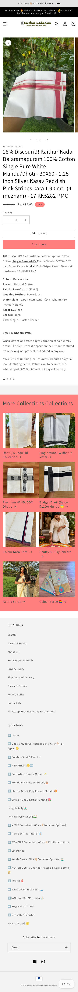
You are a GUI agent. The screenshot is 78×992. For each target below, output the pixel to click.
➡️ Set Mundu (16, 850)
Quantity (7, 212)
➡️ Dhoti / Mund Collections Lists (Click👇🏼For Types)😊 (36, 746)
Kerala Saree (12, 602)
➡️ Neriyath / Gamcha (21, 915)
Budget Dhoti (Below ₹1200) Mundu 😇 (54, 504)
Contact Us (14, 703)
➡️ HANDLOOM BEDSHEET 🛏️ (25, 889)
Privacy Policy (16, 669)
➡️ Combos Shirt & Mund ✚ (24, 757)
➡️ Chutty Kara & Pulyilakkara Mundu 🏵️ (33, 791)
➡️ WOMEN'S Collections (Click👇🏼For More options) (39, 842)
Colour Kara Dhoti (15, 552)
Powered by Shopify (49, 985)
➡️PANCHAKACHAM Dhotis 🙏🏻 (26, 898)
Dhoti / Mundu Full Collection (16, 455)
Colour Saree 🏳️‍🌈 (50, 602)
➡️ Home (13, 735)
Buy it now (39, 244)
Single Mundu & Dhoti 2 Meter (55, 455)
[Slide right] (47, 139)
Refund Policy (16, 694)
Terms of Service (17, 643)
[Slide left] (31, 139)
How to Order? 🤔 (18, 923)
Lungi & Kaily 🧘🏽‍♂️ (17, 808)
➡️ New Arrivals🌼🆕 (21, 765)
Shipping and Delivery (21, 677)
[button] (5, 24)
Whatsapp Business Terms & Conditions (32, 711)
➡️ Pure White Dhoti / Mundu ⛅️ (28, 774)
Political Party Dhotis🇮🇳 (22, 816)
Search (12, 634)
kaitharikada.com (34, 985)
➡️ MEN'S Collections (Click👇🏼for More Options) (37, 825)
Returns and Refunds (20, 660)
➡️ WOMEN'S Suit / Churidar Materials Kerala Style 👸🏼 (38, 870)
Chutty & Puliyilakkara (55, 552)
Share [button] (10, 378)
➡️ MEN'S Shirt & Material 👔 (25, 833)
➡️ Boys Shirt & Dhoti (21, 906)
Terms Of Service (18, 686)
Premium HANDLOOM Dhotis (18, 504)
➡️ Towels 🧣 (16, 881)
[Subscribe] (66, 947)
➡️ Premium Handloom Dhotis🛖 (28, 782)
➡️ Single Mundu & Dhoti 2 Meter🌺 (29, 799)
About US (13, 652)
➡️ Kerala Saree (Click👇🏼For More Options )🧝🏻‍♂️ (36, 859)
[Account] (65, 24)
